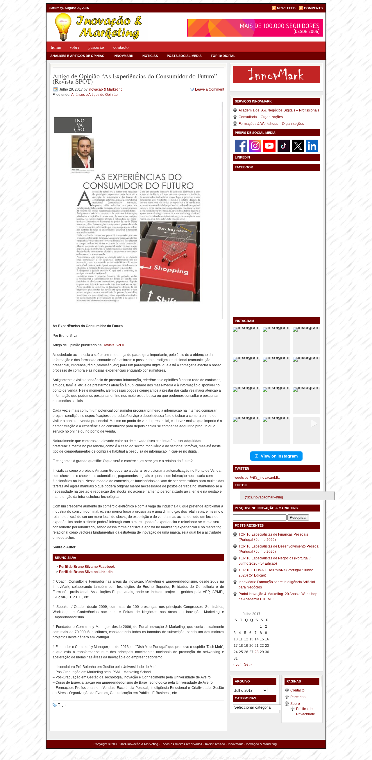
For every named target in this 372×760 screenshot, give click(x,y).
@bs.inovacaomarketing (264, 497)
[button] (246, 340)
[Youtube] (269, 145)
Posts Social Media (184, 55)
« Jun (237, 664)
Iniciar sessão (215, 744)
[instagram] (255, 145)
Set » (248, 664)
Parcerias (96, 47)
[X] (298, 145)
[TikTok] (283, 145)
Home (56, 47)
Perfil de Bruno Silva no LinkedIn (85, 572)
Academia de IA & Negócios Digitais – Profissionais (279, 110)
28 (257, 652)
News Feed (286, 8)
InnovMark (123, 55)
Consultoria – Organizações (261, 117)
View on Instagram (279, 455)
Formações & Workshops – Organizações (271, 124)
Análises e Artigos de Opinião (77, 55)
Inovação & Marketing (105, 89)
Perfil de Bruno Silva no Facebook (87, 567)
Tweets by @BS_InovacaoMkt (256, 478)
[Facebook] (241, 145)
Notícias (150, 55)
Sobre (75, 47)
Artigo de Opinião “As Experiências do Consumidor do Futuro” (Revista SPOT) (135, 78)
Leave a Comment (209, 89)
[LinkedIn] (312, 145)
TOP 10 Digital (223, 55)
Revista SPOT (114, 345)
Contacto (121, 47)
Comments (313, 8)
